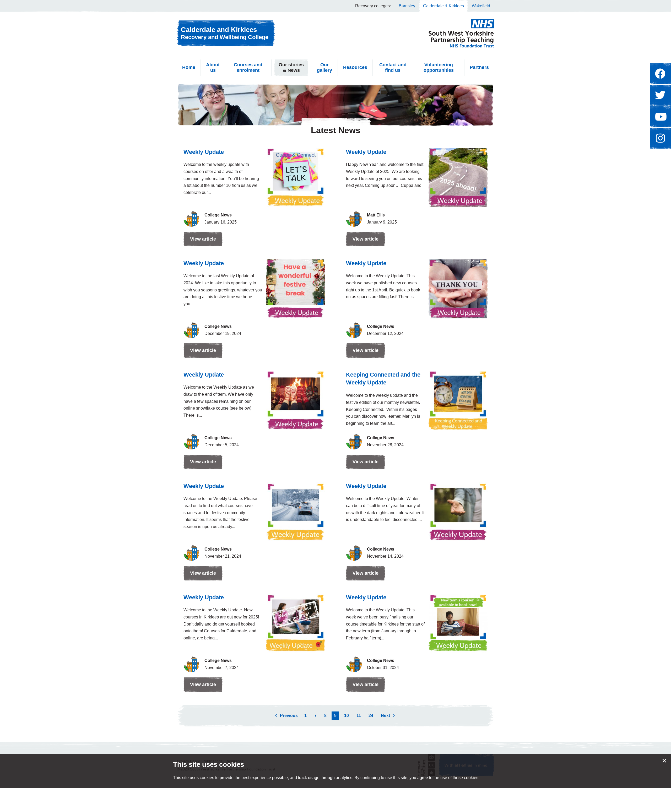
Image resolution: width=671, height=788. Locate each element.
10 (346, 715)
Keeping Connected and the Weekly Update (383, 378)
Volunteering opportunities (439, 67)
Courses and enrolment (248, 67)
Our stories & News (291, 67)
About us (213, 67)
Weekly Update (203, 152)
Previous (289, 715)
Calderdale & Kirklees (443, 6)
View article (199, 241)
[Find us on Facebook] (660, 73)
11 (358, 715)
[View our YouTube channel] (660, 116)
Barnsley (407, 6)
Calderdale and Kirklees (224, 33)
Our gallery (324, 67)
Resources (355, 67)
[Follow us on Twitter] (660, 95)
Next (385, 715)
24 (371, 715)
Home (188, 67)
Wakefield (481, 6)
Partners (479, 67)
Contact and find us (393, 67)
